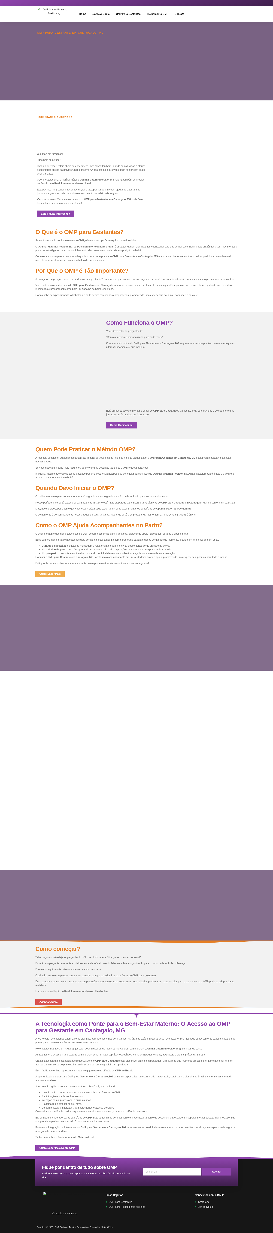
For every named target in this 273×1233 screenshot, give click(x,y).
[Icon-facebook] (233, 3)
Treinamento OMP (157, 14)
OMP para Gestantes (128, 14)
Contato (179, 14)
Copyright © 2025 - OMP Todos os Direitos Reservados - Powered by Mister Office (75, 1227)
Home (82, 14)
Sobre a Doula (101, 14)
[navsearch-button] (228, 14)
